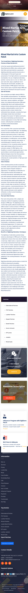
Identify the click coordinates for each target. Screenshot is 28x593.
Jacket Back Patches (6, 524)
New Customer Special (14, 2)
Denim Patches (10, 323)
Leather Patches (10, 314)
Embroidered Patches (12, 305)
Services (3, 464)
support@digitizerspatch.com (14, 366)
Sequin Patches (10, 319)
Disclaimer (13, 588)
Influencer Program (6, 491)
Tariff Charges (5, 588)
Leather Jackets (5, 532)
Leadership (4, 470)
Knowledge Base (5, 478)
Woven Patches (5, 521)
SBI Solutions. (20, 586)
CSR (2, 480)
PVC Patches (9, 310)
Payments (3, 494)
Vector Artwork (10, 328)
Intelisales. (10, 584)
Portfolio (3, 496)
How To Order (4, 488)
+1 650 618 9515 (14, 364)
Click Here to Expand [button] (7, 543)
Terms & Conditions (8, 590)
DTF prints (9, 332)
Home (4, 34)
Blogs (2, 472)
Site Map (3, 501)
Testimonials (4, 499)
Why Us (3, 462)
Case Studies (4, 475)
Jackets (8, 337)
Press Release (5, 483)
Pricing (3, 467)
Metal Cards (9, 341)
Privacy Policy (21, 588)
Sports (9, 34)
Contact (3, 486)
